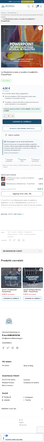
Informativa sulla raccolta (12, 440)
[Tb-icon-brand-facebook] (3, 348)
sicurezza (10, 236)
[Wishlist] (11, 135)
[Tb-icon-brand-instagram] (12, 348)
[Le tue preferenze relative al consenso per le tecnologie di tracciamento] (4, 438)
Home (3, 13)
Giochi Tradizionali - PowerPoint (10, 291)
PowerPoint (12, 13)
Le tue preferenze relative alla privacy (24, 435)
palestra (20, 232)
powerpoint (28, 232)
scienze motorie (12, 234)
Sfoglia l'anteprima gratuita (22, 128)
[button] (40, 28)
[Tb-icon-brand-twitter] (8, 348)
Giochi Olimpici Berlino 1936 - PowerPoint (32, 291)
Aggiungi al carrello (22, 122)
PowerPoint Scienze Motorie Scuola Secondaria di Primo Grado (22, 16)
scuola (21, 234)
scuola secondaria (30, 234)
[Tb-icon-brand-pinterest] (17, 348)
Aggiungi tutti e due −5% (22, 194)
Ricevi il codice (27, 1)
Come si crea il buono (11, 153)
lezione (14, 232)
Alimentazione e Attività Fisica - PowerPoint (20, 184)
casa (9, 232)
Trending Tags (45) (8, 408)
